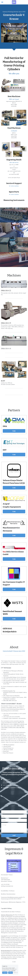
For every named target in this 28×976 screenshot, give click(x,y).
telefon (4, 820)
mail (3, 816)
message (4, 825)
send (14, 835)
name (3, 812)
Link (14, 431)
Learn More (13, 970)
